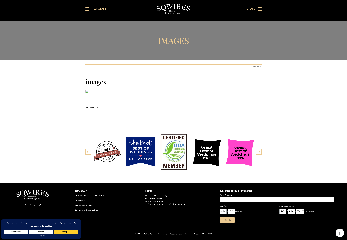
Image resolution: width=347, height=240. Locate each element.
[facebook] (25, 205)
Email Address (226, 194)
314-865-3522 (80, 201)
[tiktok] (40, 205)
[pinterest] (35, 205)
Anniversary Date (286, 206)
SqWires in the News (83, 205)
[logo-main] (173, 5)
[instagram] (30, 205)
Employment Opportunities (86, 210)
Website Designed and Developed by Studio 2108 (191, 234)
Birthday (223, 206)
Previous (257, 67)
